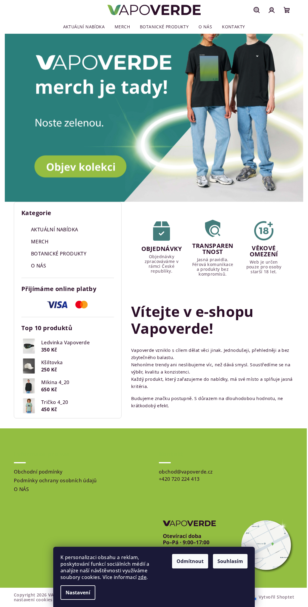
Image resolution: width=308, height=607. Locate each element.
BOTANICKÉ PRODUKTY (58, 253)
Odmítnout (190, 561)
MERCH (39, 241)
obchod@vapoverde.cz (186, 471)
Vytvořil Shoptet (276, 597)
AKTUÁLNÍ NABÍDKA (54, 229)
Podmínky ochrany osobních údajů (55, 480)
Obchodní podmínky (38, 471)
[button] (15, 118)
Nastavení (78, 592)
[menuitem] (83, 27)
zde (142, 577)
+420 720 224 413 (179, 479)
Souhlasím (230, 561)
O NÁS (38, 265)
